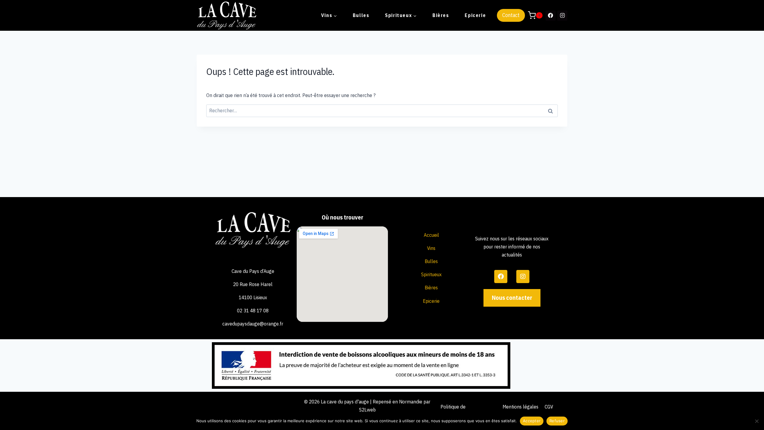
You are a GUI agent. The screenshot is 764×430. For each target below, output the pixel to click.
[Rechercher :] (382, 110)
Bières (440, 15)
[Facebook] (551, 15)
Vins (431, 248)
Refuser (557, 420)
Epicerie (475, 15)
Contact (511, 15)
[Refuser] (757, 421)
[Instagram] (562, 15)
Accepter (531, 420)
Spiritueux (431, 274)
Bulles (361, 15)
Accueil (431, 235)
